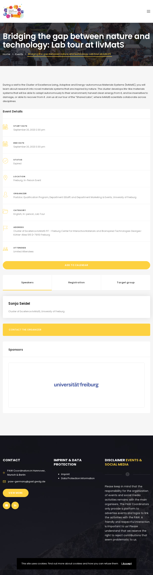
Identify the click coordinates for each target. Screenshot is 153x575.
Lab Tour (40, 214)
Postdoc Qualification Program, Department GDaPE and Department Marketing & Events (62, 197)
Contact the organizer (25, 329)
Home (6, 54)
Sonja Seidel (19, 303)
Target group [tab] (126, 282)
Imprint (65, 474)
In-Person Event (32, 180)
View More (16, 492)
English (17, 214)
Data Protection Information (78, 478)
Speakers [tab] (27, 282)
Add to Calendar (76, 265)
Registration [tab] (76, 282)
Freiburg (18, 180)
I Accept (126, 563)
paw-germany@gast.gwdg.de (26, 481)
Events (19, 54)
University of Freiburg (124, 197)
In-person (28, 214)
